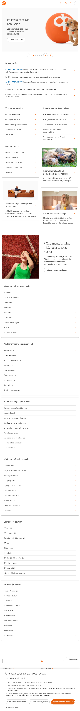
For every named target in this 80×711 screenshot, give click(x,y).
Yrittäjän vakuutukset (11, 495)
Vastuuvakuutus (9, 500)
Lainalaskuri (9, 135)
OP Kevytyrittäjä (9, 568)
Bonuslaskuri (8, 631)
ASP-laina (7, 313)
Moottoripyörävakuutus (12, 360)
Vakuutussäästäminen (11, 433)
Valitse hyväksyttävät (39, 702)
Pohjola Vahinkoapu (11, 591)
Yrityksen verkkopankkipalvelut (15, 471)
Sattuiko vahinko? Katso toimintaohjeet (52, 131)
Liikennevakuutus (10, 355)
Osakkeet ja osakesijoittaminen (15, 423)
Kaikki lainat (8, 318)
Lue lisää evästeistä (11, 707)
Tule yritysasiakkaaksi (12, 120)
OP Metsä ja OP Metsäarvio (14, 558)
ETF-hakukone (9, 636)
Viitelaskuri (8, 626)
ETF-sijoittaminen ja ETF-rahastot (16, 428)
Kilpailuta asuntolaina (11, 298)
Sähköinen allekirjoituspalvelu (15, 538)
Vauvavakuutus (9, 380)
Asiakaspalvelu (7, 669)
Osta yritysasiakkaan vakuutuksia (55, 120)
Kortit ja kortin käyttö (11, 323)
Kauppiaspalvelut (10, 481)
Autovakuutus (9, 350)
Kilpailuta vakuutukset (12, 390)
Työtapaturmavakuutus (12, 505)
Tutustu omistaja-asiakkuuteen (16, 125)
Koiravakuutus (9, 385)
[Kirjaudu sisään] (71, 3)
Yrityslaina (7, 510)
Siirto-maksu (8, 548)
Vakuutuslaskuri (9, 616)
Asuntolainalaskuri (10, 596)
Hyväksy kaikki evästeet (62, 702)
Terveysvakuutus (10, 375)
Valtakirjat (8, 172)
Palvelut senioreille (11, 157)
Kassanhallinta (9, 466)
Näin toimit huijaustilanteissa (14, 573)
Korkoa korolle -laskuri (13, 130)
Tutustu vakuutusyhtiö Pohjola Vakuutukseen (54, 138)
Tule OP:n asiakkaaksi (12, 115)
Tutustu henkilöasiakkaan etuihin (55, 125)
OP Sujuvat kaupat (10, 563)
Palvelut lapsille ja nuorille (14, 152)
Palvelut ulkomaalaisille (13, 162)
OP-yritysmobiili (10, 533)
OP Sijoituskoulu (10, 448)
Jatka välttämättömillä (16, 702)
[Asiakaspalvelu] (66, 3)
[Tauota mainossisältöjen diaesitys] (51, 55)
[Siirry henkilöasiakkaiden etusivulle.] (4, 3)
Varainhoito (8, 553)
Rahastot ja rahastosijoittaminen (15, 408)
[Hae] (61, 3)
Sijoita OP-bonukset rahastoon (15, 418)
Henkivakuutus (9, 370)
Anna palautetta (46, 669)
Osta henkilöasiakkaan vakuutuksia (56, 115)
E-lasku (6, 328)
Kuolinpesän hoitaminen (13, 167)
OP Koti (6, 543)
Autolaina (7, 308)
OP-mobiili (8, 528)
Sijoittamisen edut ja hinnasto (15, 438)
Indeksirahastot (9, 413)
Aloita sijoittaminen (11, 476)
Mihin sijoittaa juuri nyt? (12, 443)
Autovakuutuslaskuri (11, 621)
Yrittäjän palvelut (10, 490)
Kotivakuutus (8, 365)
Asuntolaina (8, 293)
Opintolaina (8, 303)
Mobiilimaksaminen (11, 333)
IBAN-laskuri (8, 611)
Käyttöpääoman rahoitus (13, 486)
